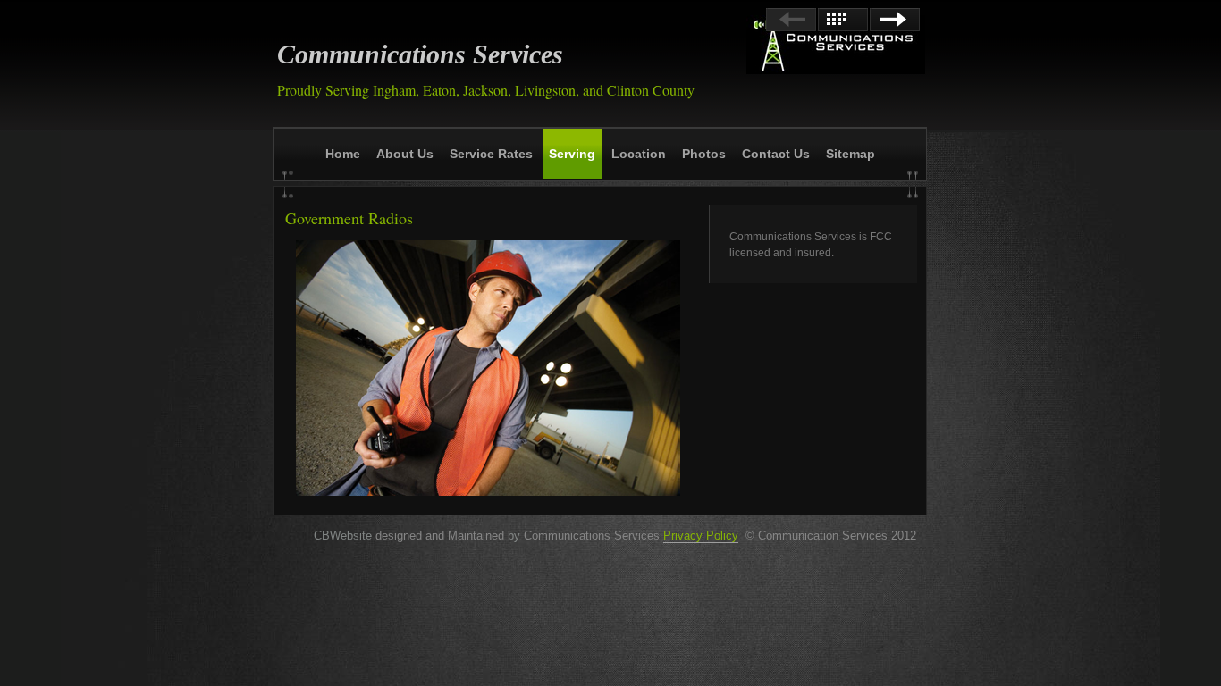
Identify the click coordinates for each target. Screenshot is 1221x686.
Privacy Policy (700, 535)
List (843, 19)
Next (895, 19)
